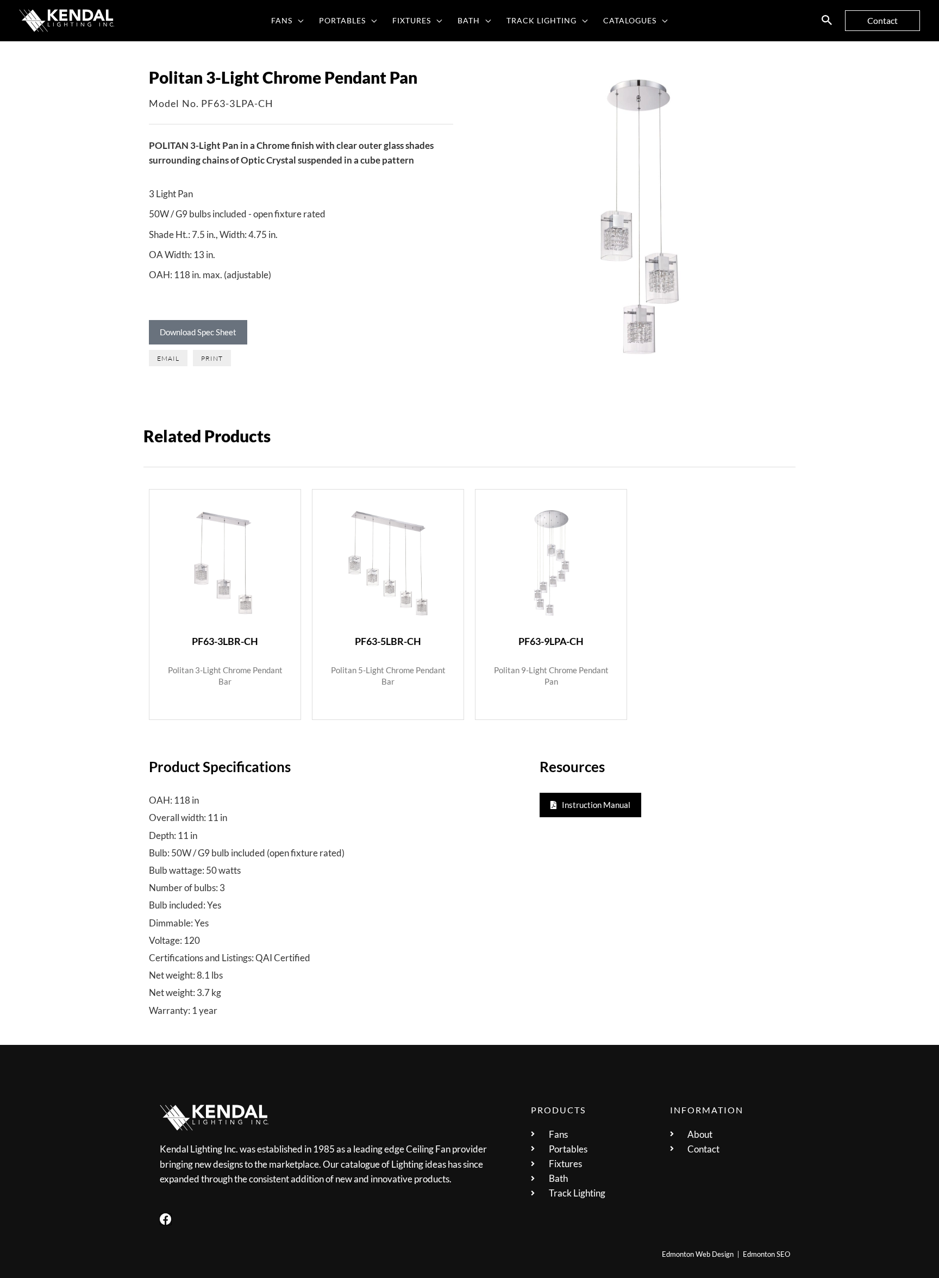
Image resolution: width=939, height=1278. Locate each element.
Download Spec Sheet (198, 332)
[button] (298, 21)
